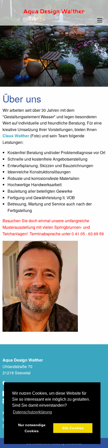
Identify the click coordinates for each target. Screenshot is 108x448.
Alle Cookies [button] (73, 428)
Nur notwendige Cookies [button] (31, 428)
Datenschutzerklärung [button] (32, 412)
